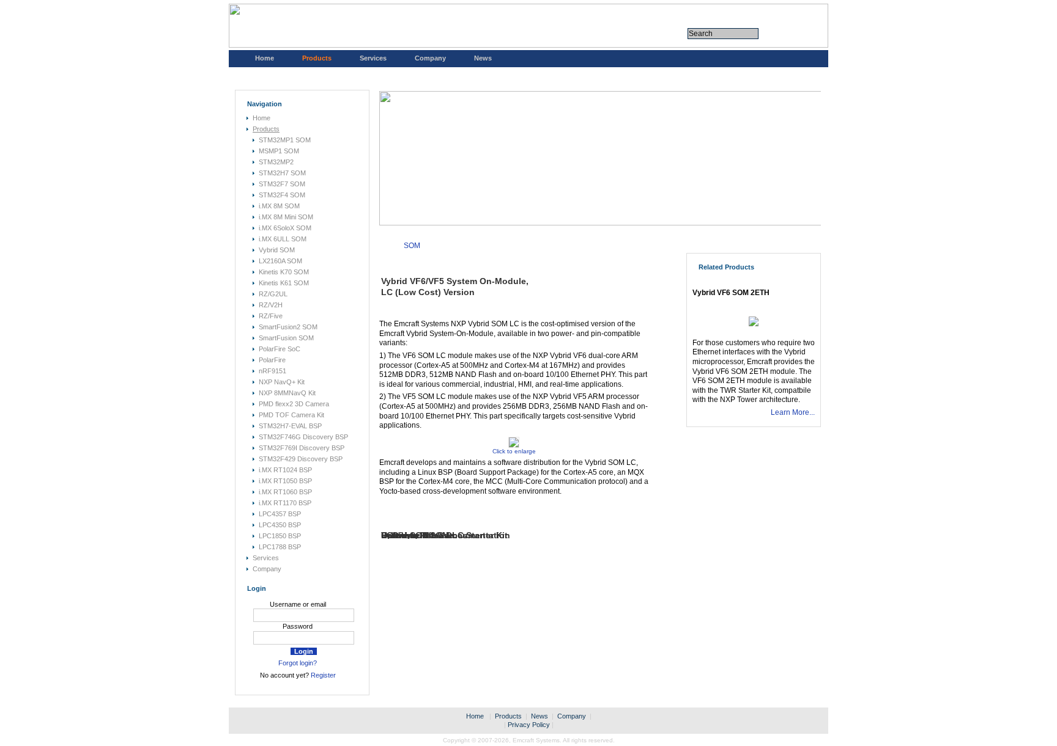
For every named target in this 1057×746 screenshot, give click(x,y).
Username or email (298, 604)
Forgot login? (297, 663)
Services (373, 58)
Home (264, 58)
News (483, 58)
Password (298, 626)
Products (317, 58)
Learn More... (793, 412)
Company (430, 58)
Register (323, 675)
